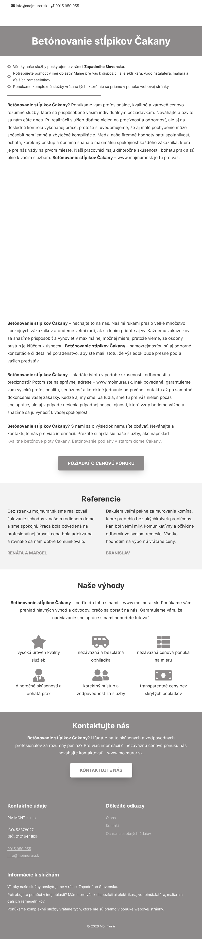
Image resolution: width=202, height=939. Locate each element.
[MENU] (194, 19)
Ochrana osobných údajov (128, 833)
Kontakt (112, 825)
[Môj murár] (29, 19)
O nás (111, 817)
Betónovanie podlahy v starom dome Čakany (116, 441)
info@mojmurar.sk (31, 5)
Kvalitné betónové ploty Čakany (38, 441)
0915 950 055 (66, 5)
